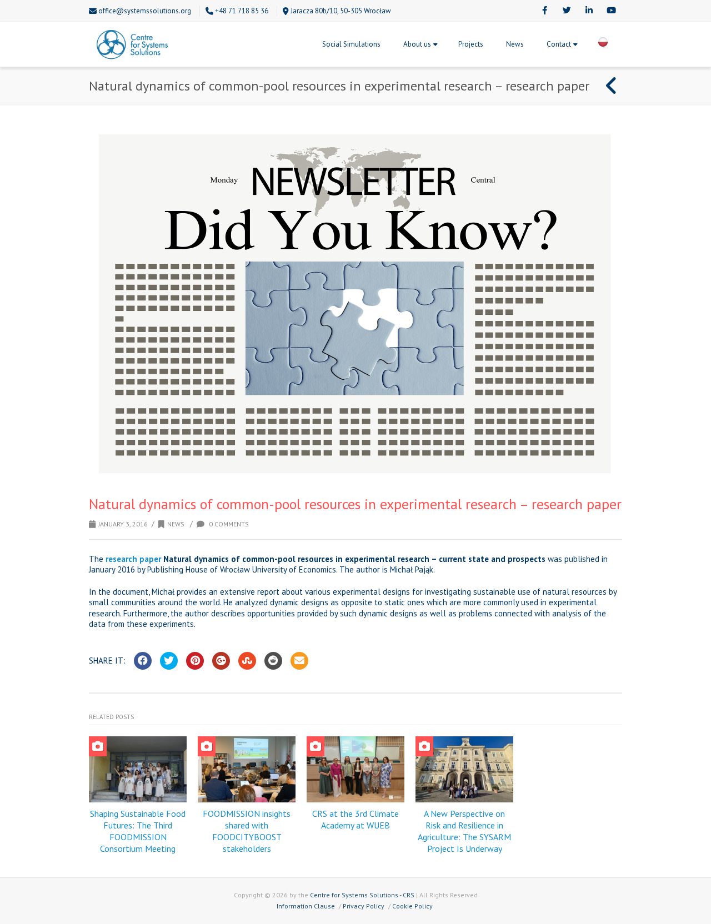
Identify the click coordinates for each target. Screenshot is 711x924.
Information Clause (306, 906)
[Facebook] (544, 11)
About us (417, 44)
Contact (559, 44)
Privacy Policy (363, 906)
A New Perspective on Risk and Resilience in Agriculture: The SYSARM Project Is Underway (464, 830)
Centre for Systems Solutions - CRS (362, 895)
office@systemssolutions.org (144, 11)
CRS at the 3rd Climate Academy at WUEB (355, 819)
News (515, 44)
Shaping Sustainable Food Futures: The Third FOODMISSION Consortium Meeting (138, 830)
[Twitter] (566, 11)
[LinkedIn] (589, 11)
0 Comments (228, 524)
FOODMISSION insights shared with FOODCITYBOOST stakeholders (247, 830)
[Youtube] (611, 11)
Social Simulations (351, 44)
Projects (470, 44)
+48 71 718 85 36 (241, 11)
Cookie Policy (412, 906)
